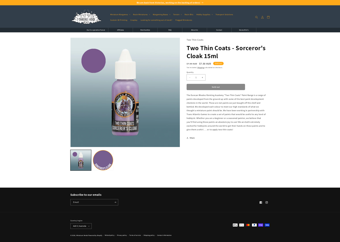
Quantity (190, 72)
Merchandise (145, 30)
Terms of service (135, 235)
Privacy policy (122, 235)
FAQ (169, 30)
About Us (194, 30)
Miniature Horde (82, 235)
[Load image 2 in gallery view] (103, 160)
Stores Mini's (244, 30)
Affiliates (120, 30)
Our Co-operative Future (96, 30)
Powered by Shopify (95, 235)
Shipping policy (149, 235)
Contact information (164, 235)
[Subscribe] (115, 202)
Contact (219, 30)
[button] (120, 14)
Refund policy (109, 235)
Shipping (200, 68)
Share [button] (192, 138)
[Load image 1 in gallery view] (80, 160)
